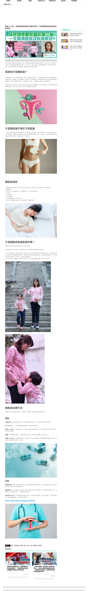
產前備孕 (35, 545)
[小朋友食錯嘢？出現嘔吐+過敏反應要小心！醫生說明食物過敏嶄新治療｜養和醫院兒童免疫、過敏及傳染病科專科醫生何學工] (44, 559)
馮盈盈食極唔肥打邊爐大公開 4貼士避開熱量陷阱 (76, 40)
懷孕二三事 (29, 545)
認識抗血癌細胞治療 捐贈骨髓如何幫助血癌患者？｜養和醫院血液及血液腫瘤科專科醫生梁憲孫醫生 (17, 568)
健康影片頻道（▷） (8, 4)
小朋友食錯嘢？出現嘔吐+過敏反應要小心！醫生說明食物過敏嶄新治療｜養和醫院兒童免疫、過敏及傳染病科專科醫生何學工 (44, 568)
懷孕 (25, 545)
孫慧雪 (21, 545)
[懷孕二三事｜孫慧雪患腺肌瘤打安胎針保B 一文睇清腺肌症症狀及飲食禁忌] (31, 44)
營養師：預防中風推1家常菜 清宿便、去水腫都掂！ (76, 47)
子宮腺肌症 (16, 545)
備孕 (12, 545)
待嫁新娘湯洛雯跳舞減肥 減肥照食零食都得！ (76, 34)
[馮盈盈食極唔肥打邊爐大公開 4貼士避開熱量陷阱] (64, 41)
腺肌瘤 (40, 545)
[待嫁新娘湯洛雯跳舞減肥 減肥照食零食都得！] (64, 34)
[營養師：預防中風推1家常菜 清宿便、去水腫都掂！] (64, 47)
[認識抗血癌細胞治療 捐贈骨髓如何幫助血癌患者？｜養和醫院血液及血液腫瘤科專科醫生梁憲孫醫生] (17, 559)
